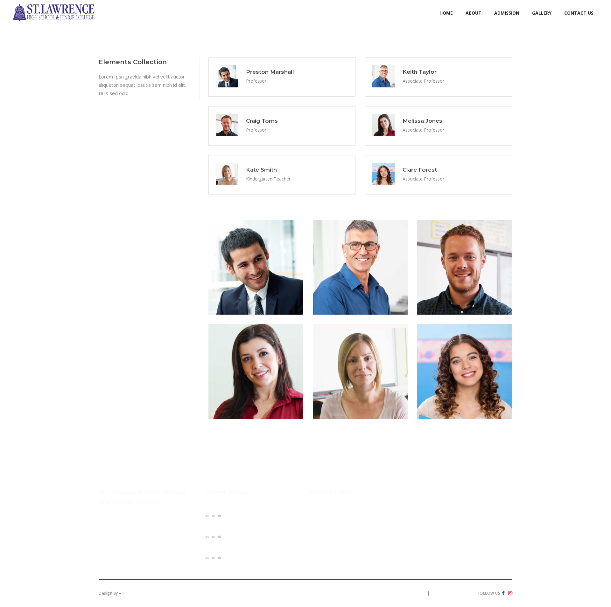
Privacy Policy (411, 593)
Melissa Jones (239, 385)
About (316, 519)
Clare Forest (446, 385)
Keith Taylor (341, 281)
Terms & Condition (451, 593)
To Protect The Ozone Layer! (237, 507)
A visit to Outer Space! (229, 549)
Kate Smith (340, 385)
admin (216, 515)
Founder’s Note (330, 527)
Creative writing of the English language (248, 528)
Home (317, 507)
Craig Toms (444, 281)
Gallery (318, 551)
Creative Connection (145, 593)
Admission (321, 539)
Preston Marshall (245, 281)
